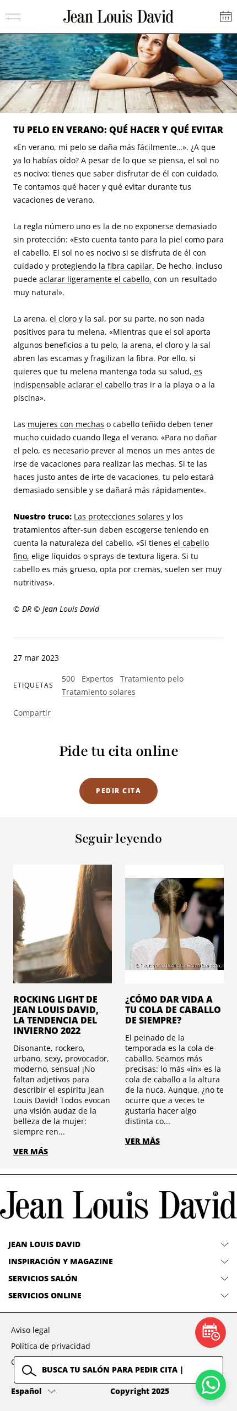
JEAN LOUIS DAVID (44, 1244)
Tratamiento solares (99, 692)
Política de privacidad (50, 1346)
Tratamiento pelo (152, 678)
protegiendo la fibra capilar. (102, 266)
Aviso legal (30, 1330)
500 (68, 678)
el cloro (64, 318)
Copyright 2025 (139, 1391)
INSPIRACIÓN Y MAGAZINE (60, 1261)
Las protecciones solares (120, 516)
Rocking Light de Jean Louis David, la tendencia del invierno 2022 (56, 1015)
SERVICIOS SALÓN (43, 1278)
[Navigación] (13, 16)
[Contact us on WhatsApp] (211, 1385)
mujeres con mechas (66, 424)
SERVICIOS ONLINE (45, 1295)
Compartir (32, 712)
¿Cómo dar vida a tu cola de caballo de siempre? (173, 1009)
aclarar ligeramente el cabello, (95, 279)
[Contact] (225, 16)
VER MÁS (30, 1151)
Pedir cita (118, 790)
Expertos (98, 678)
